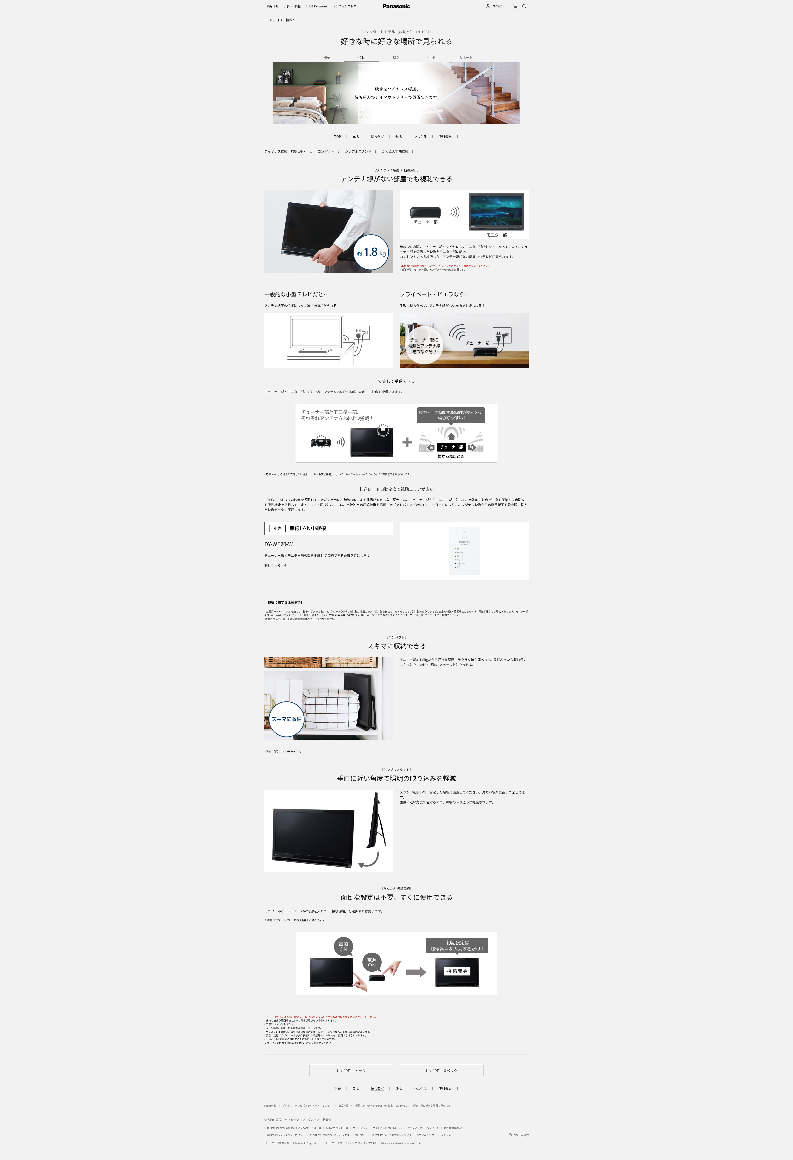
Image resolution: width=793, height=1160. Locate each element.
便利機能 (445, 136)
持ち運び (377, 136)
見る (356, 136)
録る (398, 136)
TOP (337, 136)
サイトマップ (360, 1127)
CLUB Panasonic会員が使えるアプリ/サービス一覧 (292, 1127)
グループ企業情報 (319, 1119)
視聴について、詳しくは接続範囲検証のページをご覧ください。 (301, 619)
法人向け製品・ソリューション (284, 1119)
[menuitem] (272, 6)
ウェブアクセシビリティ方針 (423, 1127)
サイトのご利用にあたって (387, 1127)
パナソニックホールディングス (434, 1134)
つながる (420, 136)
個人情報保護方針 (454, 1127)
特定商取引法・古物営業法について (392, 1134)
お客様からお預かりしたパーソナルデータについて (338, 1134)
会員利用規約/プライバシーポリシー (284, 1134)
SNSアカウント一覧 (337, 1127)
